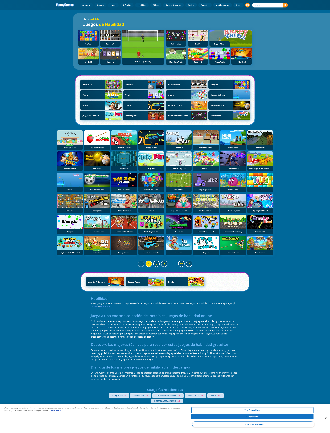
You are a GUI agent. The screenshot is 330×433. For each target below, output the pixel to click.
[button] (247, 5)
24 (179, 395)
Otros (238, 5)
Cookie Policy (55, 410)
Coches (100, 5)
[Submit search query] (285, 5)
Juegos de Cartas (173, 5)
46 (179, 401)
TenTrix (94, 306)
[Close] (326, 418)
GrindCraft (105, 306)
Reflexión (127, 5)
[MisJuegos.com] (84, 19)
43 (202, 395)
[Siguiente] (189, 264)
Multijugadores (222, 5)
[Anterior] (141, 264)
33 (147, 395)
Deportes (205, 5)
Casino (191, 5)
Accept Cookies (252, 416)
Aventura (86, 5)
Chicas (156, 5)
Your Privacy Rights (252, 410)
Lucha (113, 5)
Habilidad (142, 5)
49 (181, 263)
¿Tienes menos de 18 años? (253, 424)
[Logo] (65, 5)
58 (219, 395)
